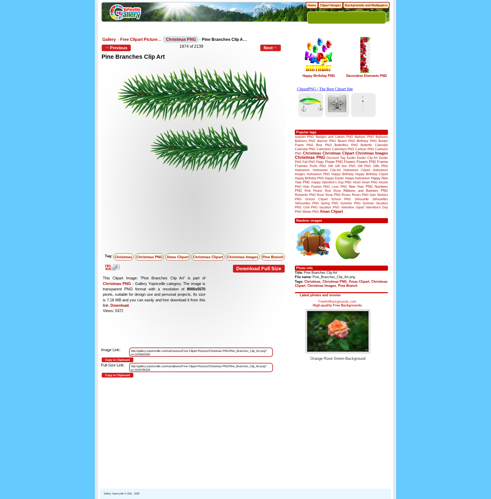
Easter (351, 157)
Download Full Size (258, 268)
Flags (320, 161)
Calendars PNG (343, 149)
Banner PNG (326, 140)
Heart (357, 182)
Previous (118, 48)
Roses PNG (360, 195)
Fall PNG (309, 161)
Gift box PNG (345, 166)
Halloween (302, 170)
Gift (330, 166)
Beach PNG (346, 140)
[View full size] (193, 119)
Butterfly (366, 145)
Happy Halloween (357, 178)
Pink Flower (313, 190)
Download (119, 305)
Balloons (382, 136)
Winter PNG (311, 211)
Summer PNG (350, 203)
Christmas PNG (181, 39)
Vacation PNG (329, 207)
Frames (301, 166)
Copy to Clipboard (117, 359)
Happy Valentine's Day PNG (331, 182)
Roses (346, 195)
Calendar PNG (305, 149)
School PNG (341, 199)
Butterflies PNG (346, 145)
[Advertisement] (194, 213)
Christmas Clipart (208, 257)
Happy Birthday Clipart (371, 174)
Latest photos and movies (320, 295)
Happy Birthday (342, 174)
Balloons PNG (305, 140)
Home (312, 5)
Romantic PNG (305, 195)
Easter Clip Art (367, 157)
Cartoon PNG (364, 149)
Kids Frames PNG (316, 186)
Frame (382, 162)
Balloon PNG (364, 136)
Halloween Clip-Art (327, 170)
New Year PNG (361, 186)
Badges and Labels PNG (334, 136)
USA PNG (310, 207)
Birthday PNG (366, 140)
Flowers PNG (366, 162)
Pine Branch (273, 257)
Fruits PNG (318, 166)
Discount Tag (336, 157)
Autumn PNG (304, 136)
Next (268, 48)
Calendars (324, 149)
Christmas (123, 257)
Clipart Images (330, 5)
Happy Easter (334, 178)
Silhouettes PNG (307, 203)
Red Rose (333, 190)
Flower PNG (334, 162)
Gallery (109, 39)
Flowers (349, 162)
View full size (111, 267)
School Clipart (316, 199)
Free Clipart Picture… (141, 39)
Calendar (381, 145)
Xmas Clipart (178, 257)
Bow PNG (324, 145)
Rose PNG (333, 195)
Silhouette (362, 199)
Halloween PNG (318, 174)
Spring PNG (329, 203)
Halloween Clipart (356, 170)
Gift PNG (364, 166)
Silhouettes (380, 199)
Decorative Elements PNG (366, 76)
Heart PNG (369, 182)
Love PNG (339, 186)
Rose (320, 195)
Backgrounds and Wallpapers (366, 5)
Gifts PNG (380, 166)
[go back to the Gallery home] (125, 13)
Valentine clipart (352, 207)
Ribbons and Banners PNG (365, 191)
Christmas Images (242, 257)
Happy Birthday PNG (319, 76)
